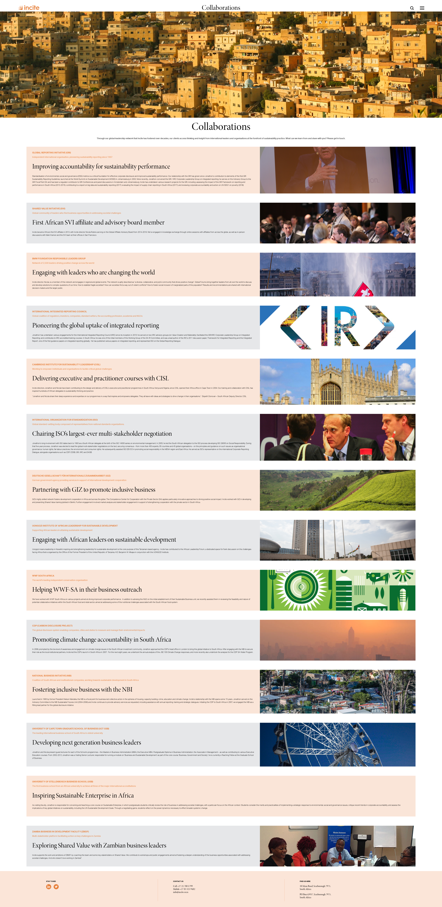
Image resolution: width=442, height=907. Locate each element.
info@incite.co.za (180, 892)
